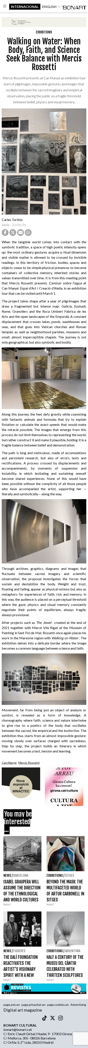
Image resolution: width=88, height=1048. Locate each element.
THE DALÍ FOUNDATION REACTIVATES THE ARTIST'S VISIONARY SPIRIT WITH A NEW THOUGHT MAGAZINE (20, 969)
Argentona (72, 951)
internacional (25, 7)
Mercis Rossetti (29, 762)
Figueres (19, 951)
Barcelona (20, 875)
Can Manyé (9, 762)
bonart (7, 904)
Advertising (78, 1004)
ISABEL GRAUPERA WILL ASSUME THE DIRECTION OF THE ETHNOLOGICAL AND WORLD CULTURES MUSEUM (22, 893)
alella (5, 225)
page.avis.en (11, 1004)
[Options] (4, 6)
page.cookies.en (58, 1004)
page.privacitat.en (33, 1004)
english (49, 7)
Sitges (69, 875)
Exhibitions (44, 32)
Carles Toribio (12, 220)
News (7, 875)
